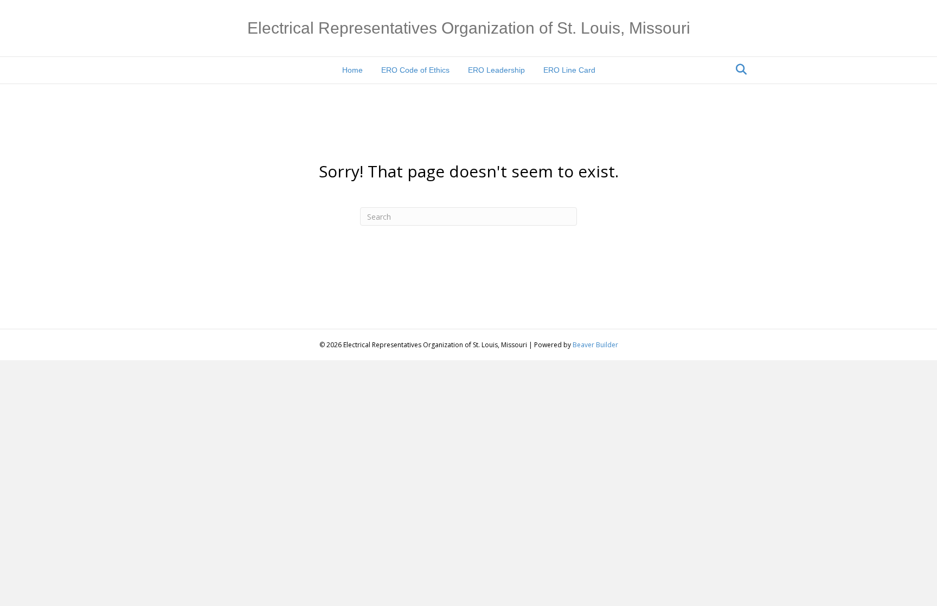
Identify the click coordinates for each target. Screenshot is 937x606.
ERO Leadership (496, 70)
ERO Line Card (569, 70)
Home (352, 70)
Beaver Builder (595, 344)
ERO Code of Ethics (415, 70)
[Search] (738, 69)
